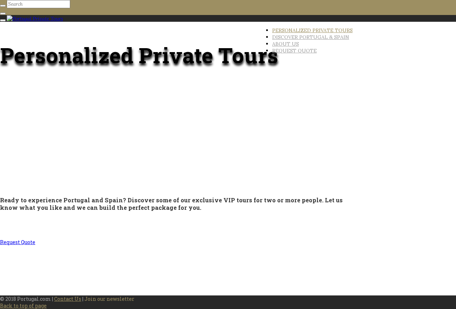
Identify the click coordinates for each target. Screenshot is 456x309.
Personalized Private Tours (312, 30)
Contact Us (67, 298)
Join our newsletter (109, 298)
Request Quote (294, 50)
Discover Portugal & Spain (310, 37)
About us (285, 44)
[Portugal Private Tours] (35, 18)
